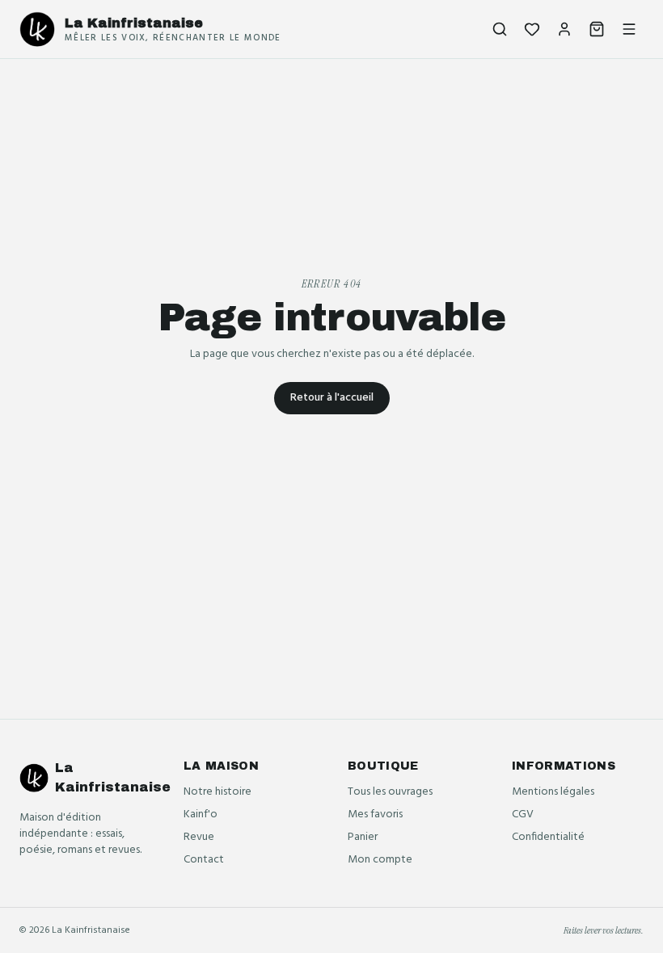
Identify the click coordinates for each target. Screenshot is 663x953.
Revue (199, 837)
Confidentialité (548, 837)
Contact (204, 859)
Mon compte (380, 859)
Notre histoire (217, 792)
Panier (363, 837)
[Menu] (629, 29)
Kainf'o (200, 814)
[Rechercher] (499, 29)
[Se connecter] (564, 29)
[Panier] (596, 29)
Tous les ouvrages (390, 792)
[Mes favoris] (532, 29)
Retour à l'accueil (332, 397)
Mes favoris (375, 814)
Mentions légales (553, 792)
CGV (523, 814)
